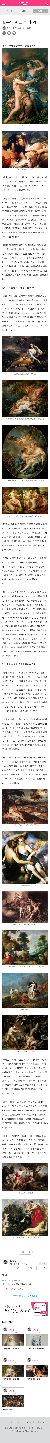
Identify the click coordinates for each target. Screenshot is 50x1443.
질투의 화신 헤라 (33, 1379)
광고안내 (41, 1422)
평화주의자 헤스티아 (11, 1349)
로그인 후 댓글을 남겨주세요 (25, 1296)
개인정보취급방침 (35, 1428)
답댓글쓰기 (18, 1289)
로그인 (9, 1422)
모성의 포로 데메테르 (35, 1349)
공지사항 (30, 1422)
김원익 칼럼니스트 (14, 28)
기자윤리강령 (20, 1428)
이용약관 (8, 1428)
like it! (26, 1252)
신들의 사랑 (7, 1409)
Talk (41, 1268)
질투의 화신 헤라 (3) (11, 1379)
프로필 (43, 1263)
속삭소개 (19, 1422)
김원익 (13, 1261)
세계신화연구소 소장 (18, 1264)
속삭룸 (30, 1268)
